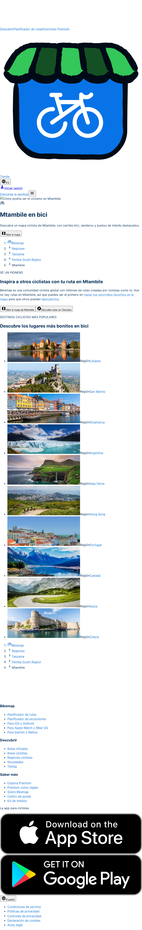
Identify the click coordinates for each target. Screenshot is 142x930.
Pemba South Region (26, 259)
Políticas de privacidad (23, 911)
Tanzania (18, 254)
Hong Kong (97, 514)
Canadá (95, 575)
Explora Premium (19, 783)
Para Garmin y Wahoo (22, 732)
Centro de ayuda (19, 796)
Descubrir (6, 29)
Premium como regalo (22, 787)
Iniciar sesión (13, 188)
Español (10, 899)
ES (7, 182)
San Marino (97, 391)
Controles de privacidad (24, 916)
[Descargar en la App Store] (71, 833)
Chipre (94, 637)
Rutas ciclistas (17, 753)
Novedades (15, 762)
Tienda (12, 766)
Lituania (95, 361)
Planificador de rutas (28, 29)
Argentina (96, 453)
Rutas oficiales (17, 748)
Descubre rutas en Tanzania (56, 310)
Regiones (18, 248)
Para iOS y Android (20, 723)
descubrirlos (50, 299)
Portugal (96, 545)
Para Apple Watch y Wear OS (27, 728)
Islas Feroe (97, 483)
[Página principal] (71, 13)
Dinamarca (97, 422)
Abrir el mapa (13, 234)
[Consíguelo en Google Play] (71, 874)
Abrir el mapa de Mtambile (20, 310)
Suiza (93, 606)
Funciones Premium (56, 29)
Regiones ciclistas (19, 757)
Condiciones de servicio (24, 907)
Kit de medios (17, 801)
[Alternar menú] (32, 193)
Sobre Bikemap (18, 792)
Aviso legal (15, 925)
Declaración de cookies (23, 920)
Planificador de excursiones (26, 719)
